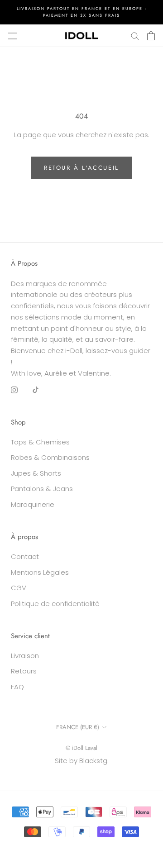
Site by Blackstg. (82, 760)
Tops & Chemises (40, 442)
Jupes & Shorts (36, 473)
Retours (24, 671)
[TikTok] (35, 389)
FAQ (17, 687)
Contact (25, 556)
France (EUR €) (77, 727)
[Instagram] (14, 389)
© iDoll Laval (81, 748)
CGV (18, 587)
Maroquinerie (32, 504)
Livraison (25, 655)
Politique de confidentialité (55, 603)
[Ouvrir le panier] (151, 35)
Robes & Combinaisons (50, 457)
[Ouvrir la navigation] (12, 35)
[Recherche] (135, 35)
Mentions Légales (40, 572)
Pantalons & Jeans (42, 488)
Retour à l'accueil (81, 167)
